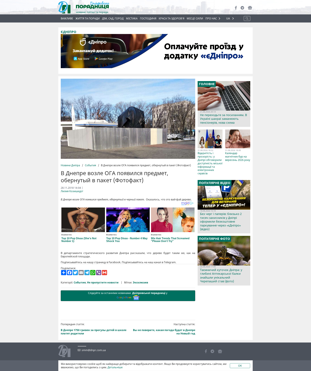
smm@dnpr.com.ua (94, 350)
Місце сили (195, 18)
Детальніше (115, 367)
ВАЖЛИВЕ (67, 18)
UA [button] (228, 18)
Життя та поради (87, 18)
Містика (132, 18)
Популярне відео (214, 183)
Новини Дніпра (71, 165)
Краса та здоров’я (171, 18)
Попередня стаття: (93, 329)
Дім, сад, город (113, 18)
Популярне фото (214, 239)
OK (240, 365)
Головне (207, 84)
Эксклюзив (140, 282)
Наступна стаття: (164, 329)
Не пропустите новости (103, 282)
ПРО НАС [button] (211, 18)
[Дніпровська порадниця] (66, 351)
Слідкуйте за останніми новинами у (128, 295)
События (90, 165)
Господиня (148, 18)
